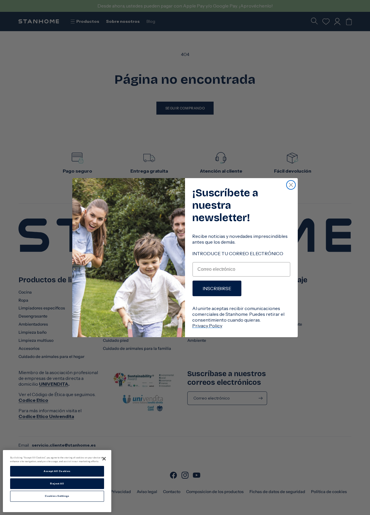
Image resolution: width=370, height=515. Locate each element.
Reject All (57, 483)
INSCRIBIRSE (217, 288)
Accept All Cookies (57, 471)
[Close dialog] (290, 184)
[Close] (104, 458)
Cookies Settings (57, 496)
